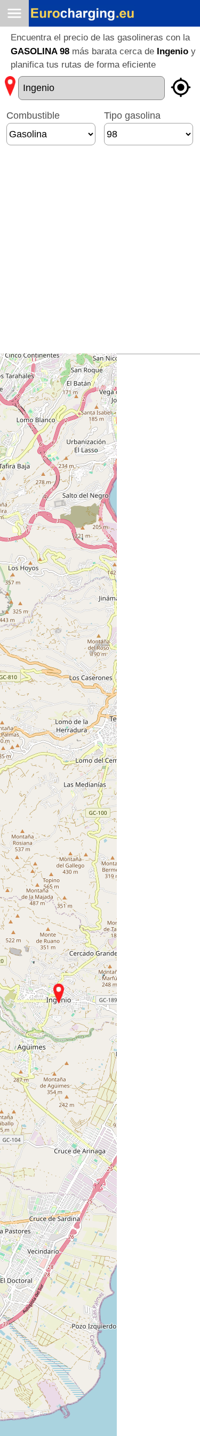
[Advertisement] (100, 253)
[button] (58, 994)
